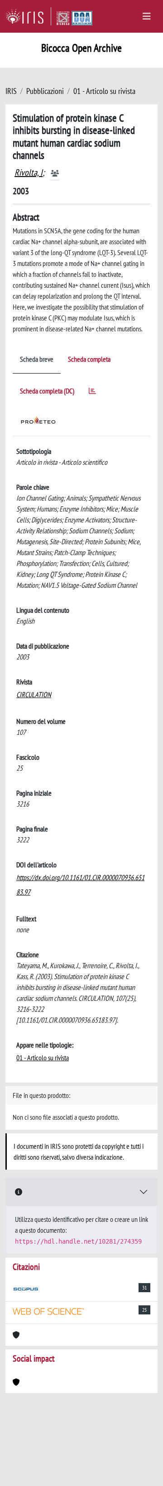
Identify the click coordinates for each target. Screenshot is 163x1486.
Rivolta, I (28, 172)
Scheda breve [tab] (36, 359)
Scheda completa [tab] (89, 359)
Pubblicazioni (45, 91)
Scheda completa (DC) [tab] (47, 390)
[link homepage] (28, 16)
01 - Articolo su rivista (104, 91)
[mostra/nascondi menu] (147, 16)
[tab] (92, 392)
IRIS (11, 91)
